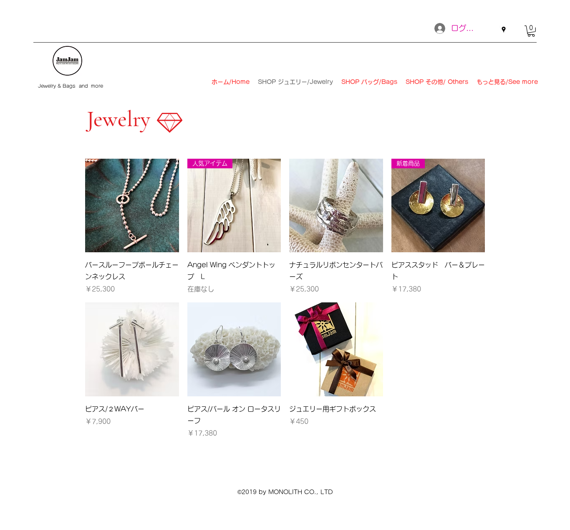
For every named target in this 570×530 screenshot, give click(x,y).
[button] (531, 31)
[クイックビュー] (132, 206)
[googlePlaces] (503, 29)
